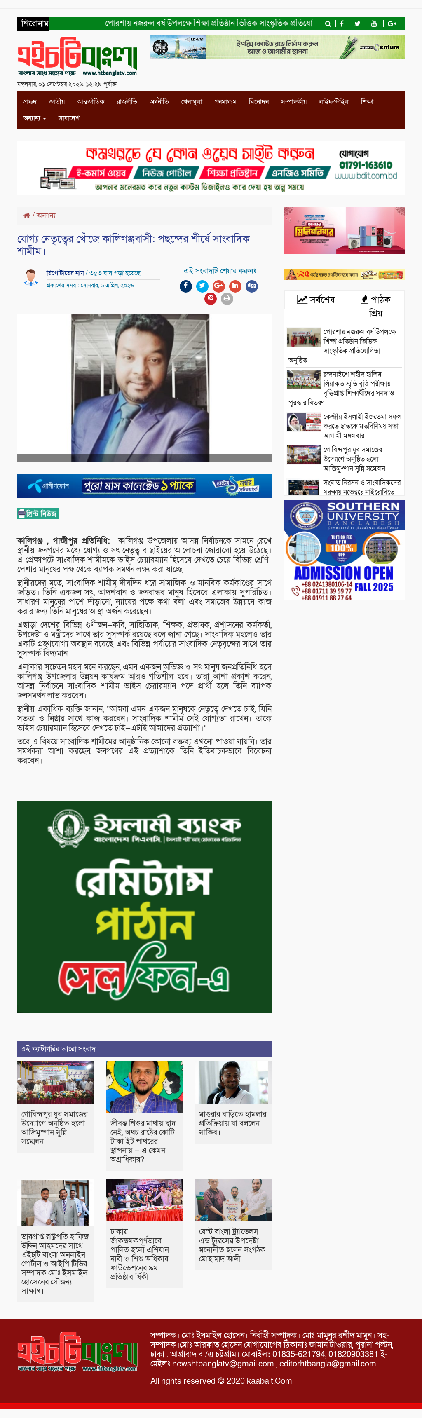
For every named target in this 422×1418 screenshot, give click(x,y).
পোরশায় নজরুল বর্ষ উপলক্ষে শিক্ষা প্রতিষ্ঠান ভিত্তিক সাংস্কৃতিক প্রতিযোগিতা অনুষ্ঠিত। (203, 23)
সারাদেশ (69, 118)
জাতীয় (57, 101)
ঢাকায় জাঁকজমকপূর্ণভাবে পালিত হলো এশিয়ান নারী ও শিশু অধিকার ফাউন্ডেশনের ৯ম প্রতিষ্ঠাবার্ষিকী (139, 1254)
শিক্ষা (367, 101)
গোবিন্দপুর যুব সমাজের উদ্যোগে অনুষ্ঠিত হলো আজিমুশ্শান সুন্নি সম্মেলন (54, 1128)
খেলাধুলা (191, 101)
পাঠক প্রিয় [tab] (379, 307)
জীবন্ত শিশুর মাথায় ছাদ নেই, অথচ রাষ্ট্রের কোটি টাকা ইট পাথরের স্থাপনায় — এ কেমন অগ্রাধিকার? (143, 1141)
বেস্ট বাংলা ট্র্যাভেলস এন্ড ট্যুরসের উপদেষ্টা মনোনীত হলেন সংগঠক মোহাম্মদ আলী (232, 1245)
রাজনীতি (127, 101)
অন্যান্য (32, 118)
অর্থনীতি (159, 101)
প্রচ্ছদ (30, 101)
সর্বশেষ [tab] (321, 300)
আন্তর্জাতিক (90, 101)
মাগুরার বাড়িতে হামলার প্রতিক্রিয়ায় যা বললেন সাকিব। (232, 1123)
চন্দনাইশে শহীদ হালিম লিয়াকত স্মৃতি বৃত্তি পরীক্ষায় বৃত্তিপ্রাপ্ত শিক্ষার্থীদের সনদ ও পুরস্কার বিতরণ (341, 389)
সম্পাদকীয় (294, 101)
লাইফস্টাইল (334, 101)
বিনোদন (259, 101)
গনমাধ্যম (226, 101)
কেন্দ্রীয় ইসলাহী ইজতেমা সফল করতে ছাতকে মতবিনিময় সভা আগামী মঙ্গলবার (362, 426)
